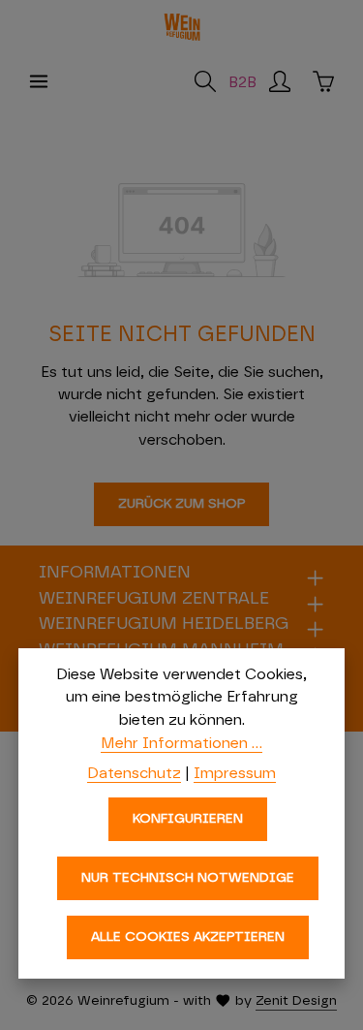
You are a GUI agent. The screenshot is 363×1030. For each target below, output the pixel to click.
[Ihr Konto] (279, 81)
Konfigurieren (188, 819)
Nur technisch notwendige (187, 878)
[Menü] (38, 81)
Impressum (235, 773)
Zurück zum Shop (181, 504)
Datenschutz (134, 773)
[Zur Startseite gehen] (182, 27)
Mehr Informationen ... (181, 743)
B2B (242, 83)
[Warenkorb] (323, 81)
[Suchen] (205, 81)
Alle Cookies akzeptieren (188, 937)
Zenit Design (296, 1001)
